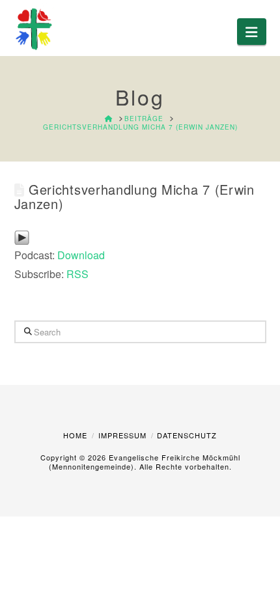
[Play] (21, 236)
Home (75, 435)
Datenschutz (187, 435)
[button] (251, 31)
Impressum (122, 435)
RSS (77, 273)
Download (81, 254)
